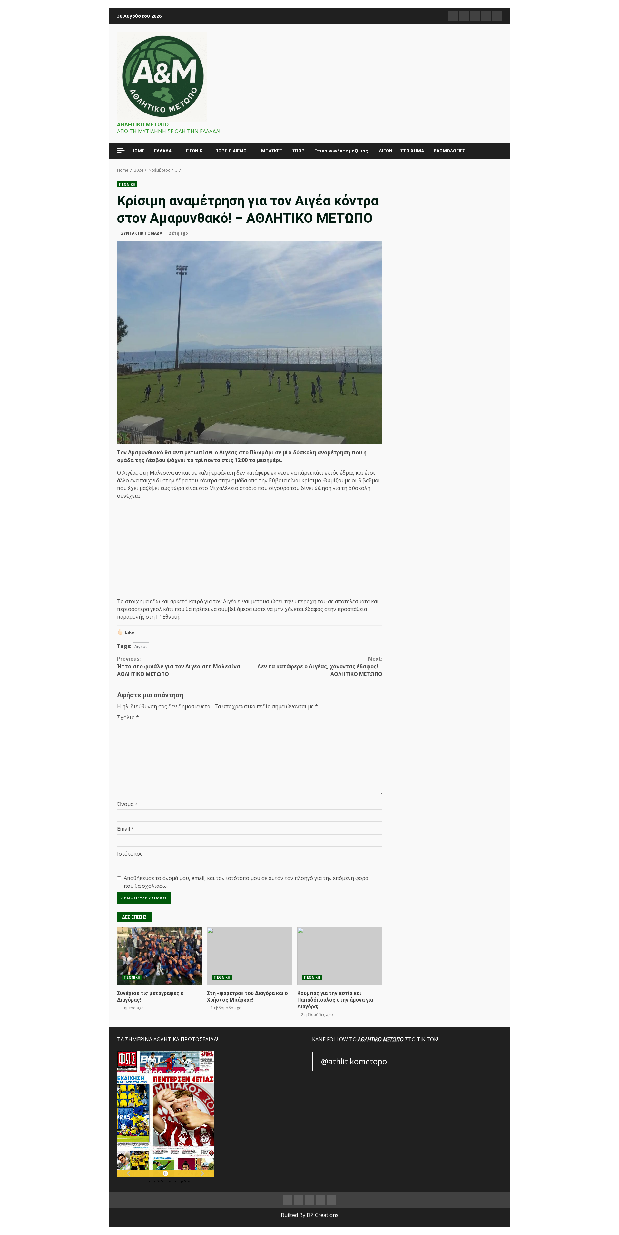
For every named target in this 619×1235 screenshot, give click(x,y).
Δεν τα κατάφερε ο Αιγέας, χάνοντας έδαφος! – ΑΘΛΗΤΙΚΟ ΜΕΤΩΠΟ (319, 666)
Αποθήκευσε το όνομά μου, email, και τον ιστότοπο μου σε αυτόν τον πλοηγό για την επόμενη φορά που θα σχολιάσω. (246, 882)
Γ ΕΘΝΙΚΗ (127, 184)
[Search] (494, 151)
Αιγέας (140, 646)
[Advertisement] (249, 550)
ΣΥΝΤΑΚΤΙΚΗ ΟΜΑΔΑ (141, 233)
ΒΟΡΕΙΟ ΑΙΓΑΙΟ (231, 150)
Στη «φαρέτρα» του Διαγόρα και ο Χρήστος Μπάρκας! (249, 956)
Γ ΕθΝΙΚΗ (196, 150)
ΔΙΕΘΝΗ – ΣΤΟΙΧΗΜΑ (401, 150)
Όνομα (127, 804)
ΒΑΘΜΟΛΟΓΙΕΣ (449, 150)
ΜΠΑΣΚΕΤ (272, 150)
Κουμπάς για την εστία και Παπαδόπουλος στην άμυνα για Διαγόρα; (339, 956)
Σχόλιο (128, 717)
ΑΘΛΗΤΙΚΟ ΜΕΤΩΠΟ (143, 124)
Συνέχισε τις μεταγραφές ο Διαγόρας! (159, 956)
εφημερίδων (181, 1181)
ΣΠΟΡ (298, 150)
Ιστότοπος (129, 853)
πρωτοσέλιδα (155, 1181)
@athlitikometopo (354, 1061)
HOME (137, 150)
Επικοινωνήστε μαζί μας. (341, 150)
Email (125, 828)
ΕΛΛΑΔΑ (163, 150)
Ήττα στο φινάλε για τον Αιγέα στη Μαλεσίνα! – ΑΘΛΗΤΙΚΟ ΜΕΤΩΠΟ (181, 666)
